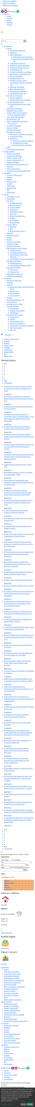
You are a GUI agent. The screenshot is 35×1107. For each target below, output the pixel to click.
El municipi (4, 1023)
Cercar (27, 867)
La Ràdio (7, 348)
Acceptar (30, 1104)
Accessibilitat (8, 1079)
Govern (6, 970)
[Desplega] (13, 335)
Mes (27, 865)
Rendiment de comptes (12, 978)
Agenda (6, 343)
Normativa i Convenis (11, 995)
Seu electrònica (9, 985)
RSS (5, 354)
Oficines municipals (10, 1004)
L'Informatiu (8, 350)
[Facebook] (2, 11)
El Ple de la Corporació (11, 972)
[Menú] (2, 44)
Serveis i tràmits (6, 1002)
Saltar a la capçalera (9, 1)
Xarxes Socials (8, 346)
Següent (9, 933)
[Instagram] (12, 11)
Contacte (4, 9)
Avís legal (7, 1077)
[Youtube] (6, 11)
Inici (5, 364)
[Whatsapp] (17, 11)
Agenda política (9, 883)
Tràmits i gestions (10, 1008)
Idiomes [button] (6, 14)
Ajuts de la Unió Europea (12, 982)
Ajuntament (5, 967)
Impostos (7, 1017)
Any (2, 865)
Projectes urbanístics (11, 989)
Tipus (3, 860)
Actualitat (8, 335)
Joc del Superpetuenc (11, 1034)
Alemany (10, 23)
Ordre (13, 867)
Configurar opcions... (7, 1104)
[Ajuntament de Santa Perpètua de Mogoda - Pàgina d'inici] (9, 35)
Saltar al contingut (9, 3)
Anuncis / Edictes (9, 991)
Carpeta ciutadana (10, 1013)
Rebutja (23, 1104)
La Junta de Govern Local (12, 974)
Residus (6, 1032)
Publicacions (8, 889)
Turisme (6, 1030)
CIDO (6, 998)
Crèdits (6, 1071)
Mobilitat (7, 1028)
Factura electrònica (10, 1019)
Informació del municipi (12, 1043)
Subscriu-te (5, 948)
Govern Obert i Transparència (14, 980)
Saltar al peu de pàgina (10, 5)
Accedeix (4, 905)
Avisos (6, 885)
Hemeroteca (8, 356)
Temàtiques (17, 860)
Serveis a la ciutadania (11, 1006)
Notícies (6, 341)
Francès (9, 25)
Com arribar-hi (9, 1036)
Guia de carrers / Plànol (12, 1038)
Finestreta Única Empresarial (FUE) (15, 1021)
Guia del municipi (10, 1041)
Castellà (9, 18)
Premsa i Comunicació (11, 339)
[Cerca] (24, 41)
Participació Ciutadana (11, 976)
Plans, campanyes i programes (14, 987)
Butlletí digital (8, 352)
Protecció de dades (10, 1075)
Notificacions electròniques (13, 1015)
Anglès (9, 20)
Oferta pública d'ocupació (12, 1000)
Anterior (4, 933)
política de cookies (18, 1101)
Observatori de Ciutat (11, 1025)
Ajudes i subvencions (11, 1010)
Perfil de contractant (11, 993)
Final (5, 381)
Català (9, 16)
